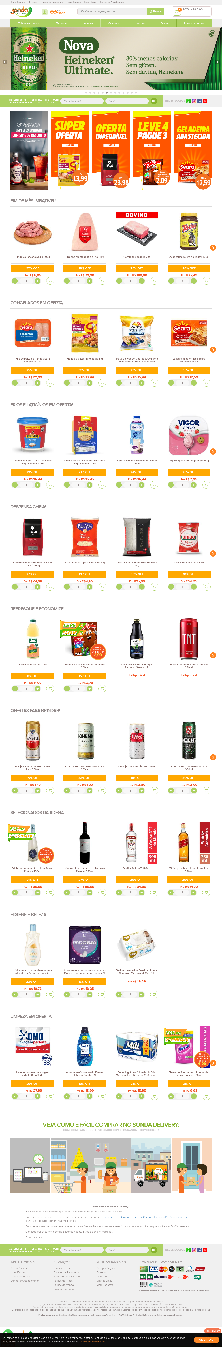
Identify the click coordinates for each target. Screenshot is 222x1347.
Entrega (101, 1272)
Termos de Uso (62, 1268)
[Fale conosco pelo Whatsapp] (188, 1250)
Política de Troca (63, 1280)
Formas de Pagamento (66, 1272)
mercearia (109, 1217)
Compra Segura (105, 1268)
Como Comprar (18, 2)
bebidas (121, 1217)
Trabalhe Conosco (21, 1276)
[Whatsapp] (188, 101)
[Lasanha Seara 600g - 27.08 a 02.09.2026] (193, 150)
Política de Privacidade (66, 1276)
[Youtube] (205, 101)
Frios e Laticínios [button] (194, 23)
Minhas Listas (104, 1280)
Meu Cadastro (104, 1285)
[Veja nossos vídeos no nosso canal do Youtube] (205, 1250)
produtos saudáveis (160, 1217)
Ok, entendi (206, 1339)
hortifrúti (143, 1217)
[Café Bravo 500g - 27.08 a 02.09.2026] (111, 150)
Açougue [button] (113, 23)
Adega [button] (165, 23)
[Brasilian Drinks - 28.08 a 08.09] (29, 150)
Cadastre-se (57, 13)
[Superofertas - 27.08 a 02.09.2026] (70, 150)
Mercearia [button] (61, 23)
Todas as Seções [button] (30, 23)
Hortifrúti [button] (140, 23)
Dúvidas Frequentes (65, 1289)
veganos (178, 1217)
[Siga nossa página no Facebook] (199, 101)
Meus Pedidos (104, 1276)
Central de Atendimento (24, 1280)
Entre (53, 10)
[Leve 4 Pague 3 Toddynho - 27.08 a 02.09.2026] (152, 150)
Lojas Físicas (17, 1272)
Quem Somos (18, 1268)
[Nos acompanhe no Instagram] (194, 1250)
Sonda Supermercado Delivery (21, 11)
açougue (132, 1217)
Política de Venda (63, 1285)
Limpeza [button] (88, 23)
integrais (189, 1217)
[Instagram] (194, 101)
